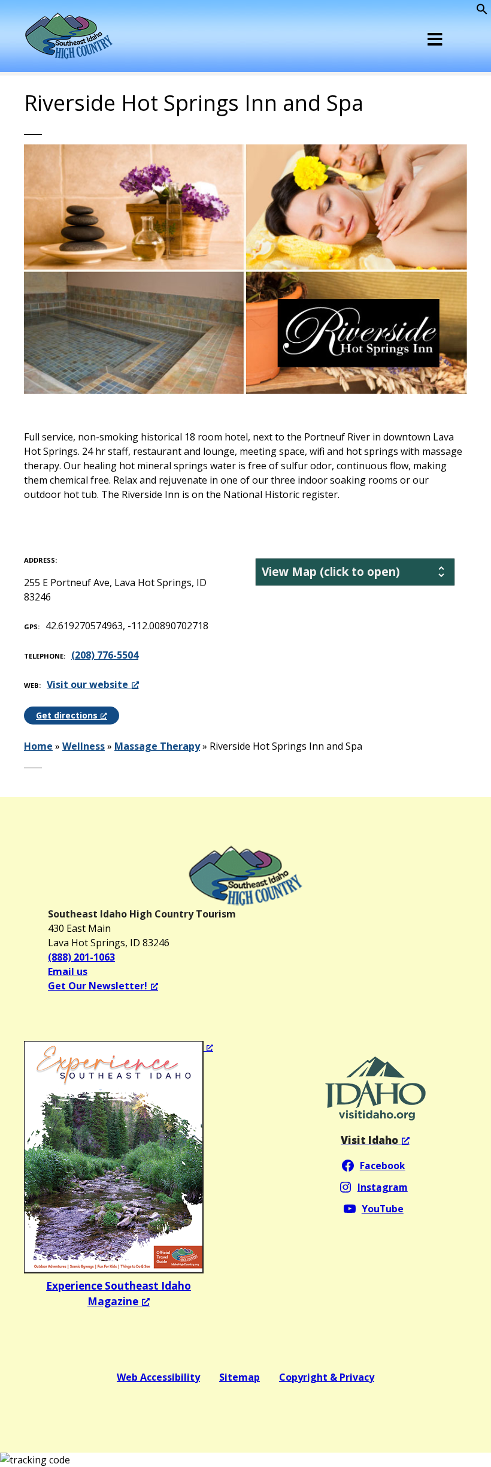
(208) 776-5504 (104, 655)
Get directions (67, 715)
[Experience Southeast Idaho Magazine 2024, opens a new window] (118, 1157)
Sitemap (239, 1377)
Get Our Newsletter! (97, 985)
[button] (482, 11)
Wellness (83, 746)
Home (38, 746)
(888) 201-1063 (81, 957)
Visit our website (87, 684)
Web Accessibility (158, 1377)
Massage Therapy (157, 746)
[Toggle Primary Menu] (435, 39)
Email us (67, 971)
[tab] (355, 572)
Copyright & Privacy (326, 1377)
